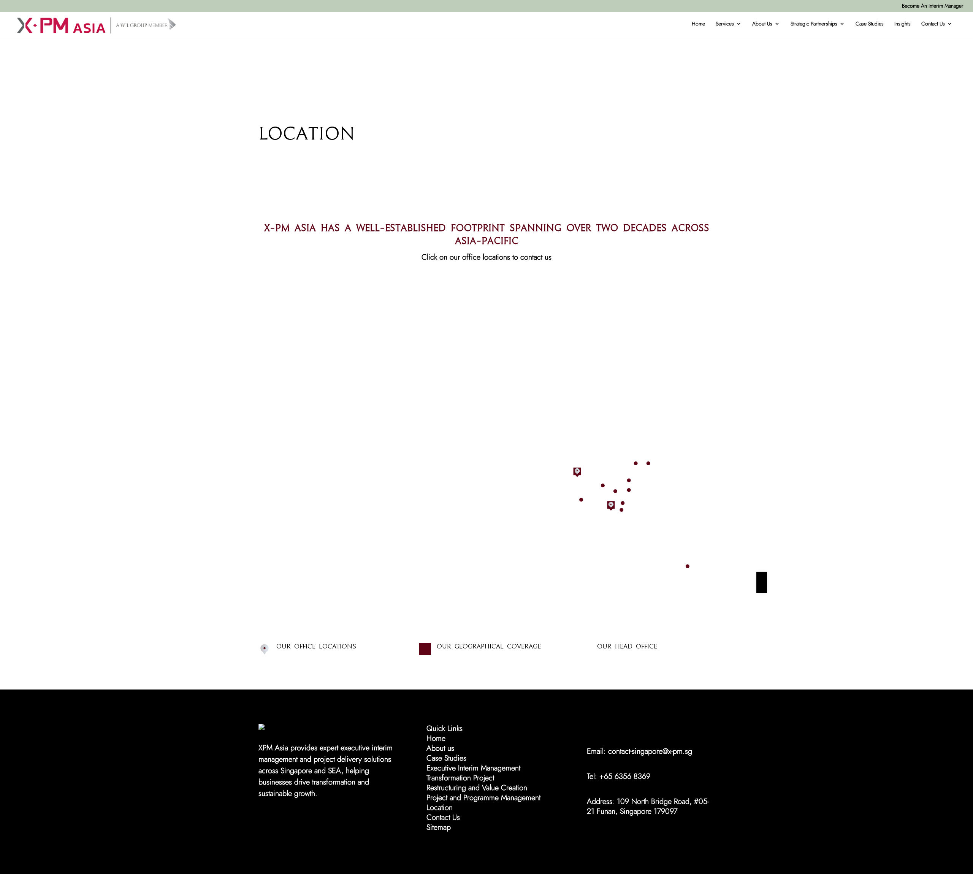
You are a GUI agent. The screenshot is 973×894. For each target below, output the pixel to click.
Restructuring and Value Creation (476, 787)
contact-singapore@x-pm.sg (650, 751)
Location (439, 807)
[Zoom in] (761, 577)
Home (698, 23)
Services (725, 23)
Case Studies (870, 23)
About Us (762, 23)
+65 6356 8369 (624, 776)
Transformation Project (460, 777)
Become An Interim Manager (932, 5)
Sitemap (438, 827)
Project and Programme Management (483, 797)
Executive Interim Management (473, 768)
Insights (902, 23)
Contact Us (933, 23)
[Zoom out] (761, 587)
